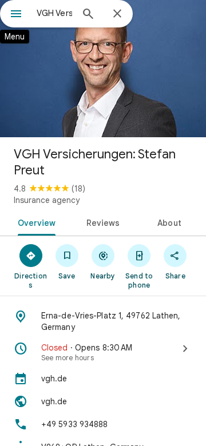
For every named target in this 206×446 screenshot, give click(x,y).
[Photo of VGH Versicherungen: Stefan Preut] (103, 68)
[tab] (34, 222)
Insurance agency (47, 200)
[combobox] (54, 13)
